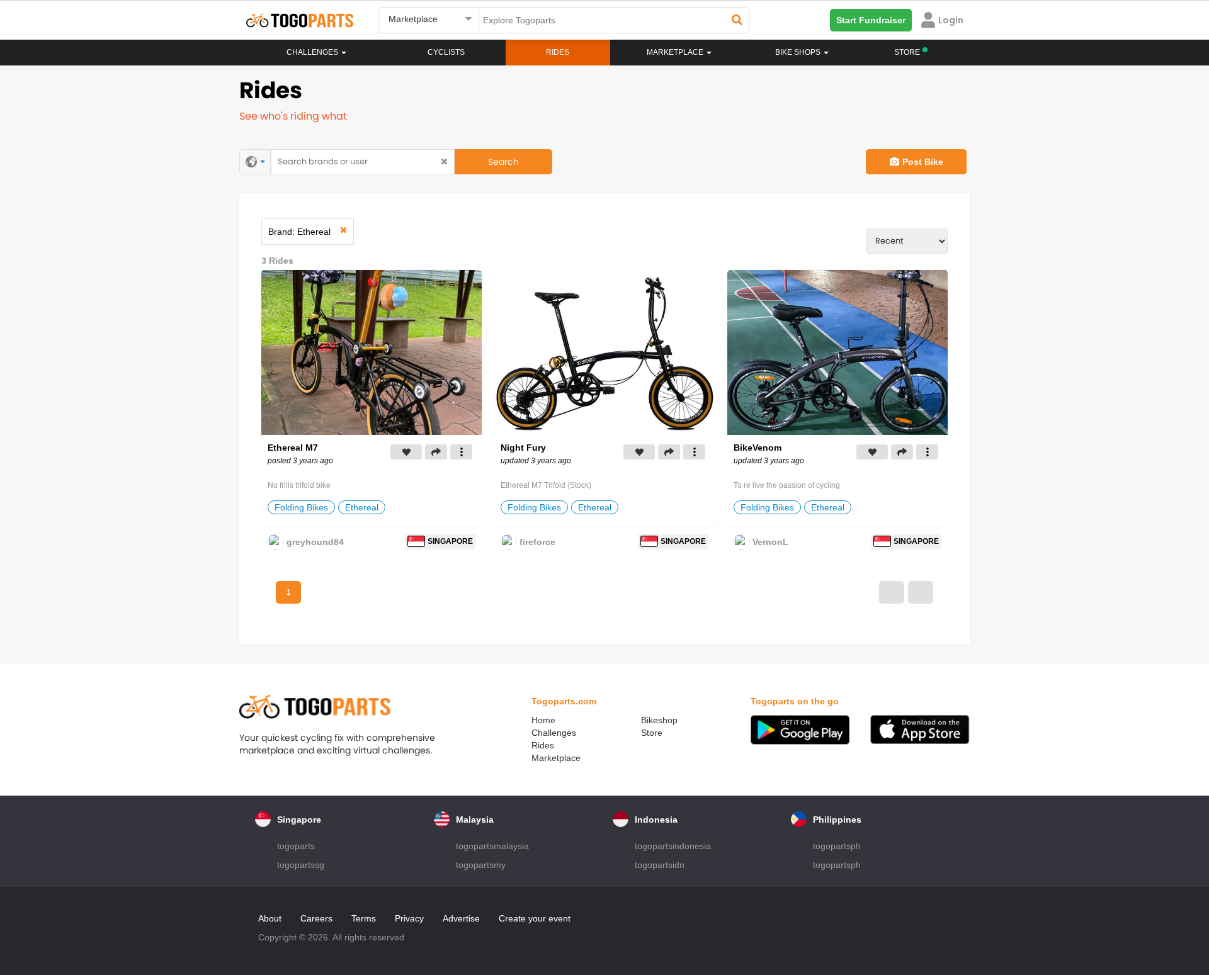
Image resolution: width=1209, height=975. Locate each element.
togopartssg (300, 865)
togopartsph (837, 846)
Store (651, 733)
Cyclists (446, 52)
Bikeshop (659, 720)
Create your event (534, 918)
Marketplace (556, 758)
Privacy (409, 918)
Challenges (313, 52)
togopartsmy (481, 865)
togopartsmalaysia (492, 846)
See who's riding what (293, 116)
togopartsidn (659, 865)
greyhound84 (315, 542)
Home (543, 720)
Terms (363, 918)
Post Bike (922, 162)
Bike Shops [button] (798, 52)
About (269, 918)
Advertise (461, 918)
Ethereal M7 (293, 447)
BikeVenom (757, 447)
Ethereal (361, 507)
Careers (316, 918)
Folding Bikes (301, 507)
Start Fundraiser (870, 20)
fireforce (537, 542)
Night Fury (523, 447)
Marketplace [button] (676, 52)
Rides (557, 52)
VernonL (770, 542)
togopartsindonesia (673, 846)
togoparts (296, 846)
